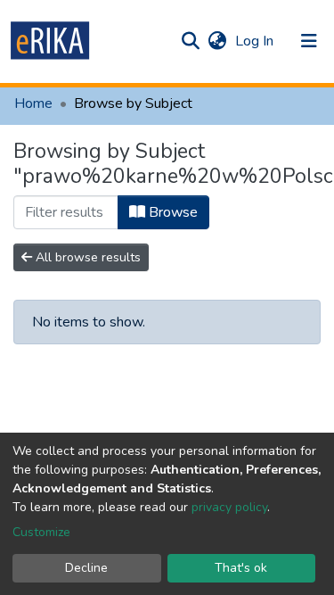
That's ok (241, 567)
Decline (86, 567)
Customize (41, 532)
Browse (171, 212)
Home (33, 103)
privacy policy (229, 507)
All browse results (86, 257)
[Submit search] (190, 41)
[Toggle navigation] (309, 41)
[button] (217, 41)
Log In (256, 41)
